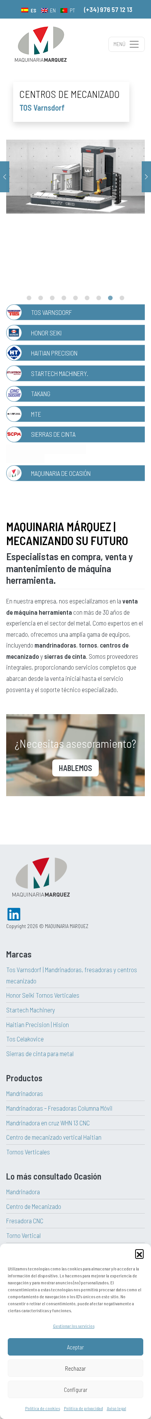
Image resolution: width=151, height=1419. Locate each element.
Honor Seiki (46, 333)
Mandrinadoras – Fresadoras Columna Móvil (59, 1108)
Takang (40, 393)
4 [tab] (64, 298)
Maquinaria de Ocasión (61, 473)
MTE (36, 414)
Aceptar (75, 1347)
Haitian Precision (54, 353)
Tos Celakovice (25, 1039)
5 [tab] (75, 298)
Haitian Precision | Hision (37, 1024)
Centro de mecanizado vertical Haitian (53, 1137)
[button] (139, 1253)
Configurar (76, 1389)
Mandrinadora (23, 1191)
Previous (4, 176)
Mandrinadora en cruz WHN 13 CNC (48, 1123)
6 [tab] (87, 298)
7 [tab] (99, 298)
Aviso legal (116, 1408)
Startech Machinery (30, 1010)
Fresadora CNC (24, 1220)
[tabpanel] (75, 177)
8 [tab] (110, 298)
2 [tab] (41, 298)
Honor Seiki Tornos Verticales (42, 995)
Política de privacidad (83, 1408)
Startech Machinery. (59, 373)
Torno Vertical (23, 1235)
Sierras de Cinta (53, 434)
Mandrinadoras (24, 1093)
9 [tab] (122, 298)
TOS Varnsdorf (51, 312)
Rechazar (75, 1368)
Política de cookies (42, 1408)
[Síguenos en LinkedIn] (14, 913)
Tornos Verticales (28, 1152)
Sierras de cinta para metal (40, 1053)
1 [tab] (29, 298)
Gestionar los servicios (73, 1325)
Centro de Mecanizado (33, 1206)
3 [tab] (52, 298)
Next (146, 176)
